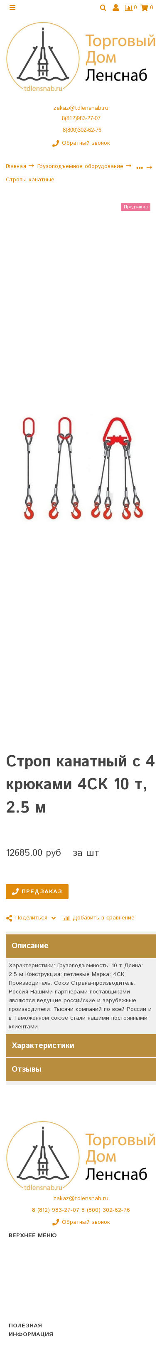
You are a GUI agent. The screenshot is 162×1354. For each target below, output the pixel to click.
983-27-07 (66, 1210)
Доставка (22, 1294)
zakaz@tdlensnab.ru (81, 108)
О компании (25, 1264)
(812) (44, 1210)
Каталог (19, 1250)
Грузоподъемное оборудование (81, 166)
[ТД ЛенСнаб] (81, 56)
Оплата (19, 1308)
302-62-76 (116, 1210)
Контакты (21, 1279)
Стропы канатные (30, 179)
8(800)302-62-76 (82, 130)
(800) (95, 1210)
